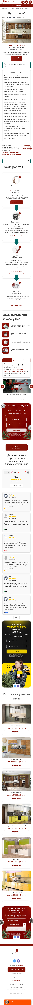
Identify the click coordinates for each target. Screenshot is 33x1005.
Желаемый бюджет (18, 424)
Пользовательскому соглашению (13, 435)
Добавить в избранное (16, 984)
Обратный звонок (16, 969)
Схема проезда (16, 980)
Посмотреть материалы (16, 447)
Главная (5, 9)
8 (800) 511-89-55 (17, 190)
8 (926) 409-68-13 (17, 195)
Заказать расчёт (16, 58)
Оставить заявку (16, 202)
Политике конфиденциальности (18, 434)
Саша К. (11, 535)
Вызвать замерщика (16, 235)
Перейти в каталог (16, 305)
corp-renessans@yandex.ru (16, 973)
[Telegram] (15, 686)
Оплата (25, 360)
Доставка (16, 360)
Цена (5, 360)
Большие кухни (22, 9)
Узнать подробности (27, 148)
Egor (10, 597)
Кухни (12, 9)
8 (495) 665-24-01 (17, 192)
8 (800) (16, 965)
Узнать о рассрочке (16, 271)
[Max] (18, 686)
